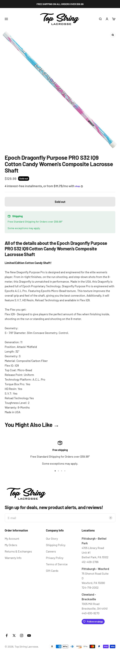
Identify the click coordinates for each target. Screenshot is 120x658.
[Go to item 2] (58, 470)
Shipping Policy (55, 545)
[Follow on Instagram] (22, 635)
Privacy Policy (54, 557)
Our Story (52, 538)
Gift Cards (52, 570)
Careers (51, 551)
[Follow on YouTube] (29, 635)
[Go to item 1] (55, 470)
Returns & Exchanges (18, 551)
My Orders (11, 545)
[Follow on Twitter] (14, 635)
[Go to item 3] (61, 470)
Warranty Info (13, 557)
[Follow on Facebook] (7, 635)
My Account (12, 538)
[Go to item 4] (64, 470)
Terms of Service (57, 564)
